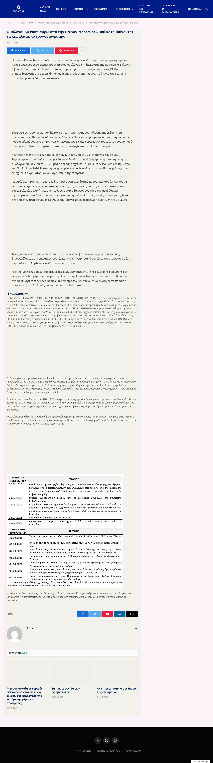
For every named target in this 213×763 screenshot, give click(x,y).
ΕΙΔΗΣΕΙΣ (61, 9)
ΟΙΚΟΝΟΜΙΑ (100, 9)
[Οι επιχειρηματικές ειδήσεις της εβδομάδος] (117, 672)
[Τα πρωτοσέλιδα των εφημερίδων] (72, 672)
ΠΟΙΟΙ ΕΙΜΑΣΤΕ (133, 751)
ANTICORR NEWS (45, 9)
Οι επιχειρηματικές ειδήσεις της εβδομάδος (116, 690)
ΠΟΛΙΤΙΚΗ (79, 9)
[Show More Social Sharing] (82, 50)
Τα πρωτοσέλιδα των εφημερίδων (66, 690)
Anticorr (32, 628)
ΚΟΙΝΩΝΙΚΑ (194, 9)
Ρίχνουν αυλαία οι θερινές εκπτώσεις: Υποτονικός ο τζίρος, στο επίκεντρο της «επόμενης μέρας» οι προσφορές (24, 696)
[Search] (206, 9)
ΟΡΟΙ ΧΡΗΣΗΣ (84, 751)
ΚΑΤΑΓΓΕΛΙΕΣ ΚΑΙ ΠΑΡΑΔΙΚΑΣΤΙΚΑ (170, 9)
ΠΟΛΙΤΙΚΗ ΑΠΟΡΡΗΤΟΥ (108, 751)
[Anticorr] (18, 9)
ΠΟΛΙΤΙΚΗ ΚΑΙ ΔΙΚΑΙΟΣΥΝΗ (146, 9)
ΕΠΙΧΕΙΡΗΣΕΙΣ (123, 9)
